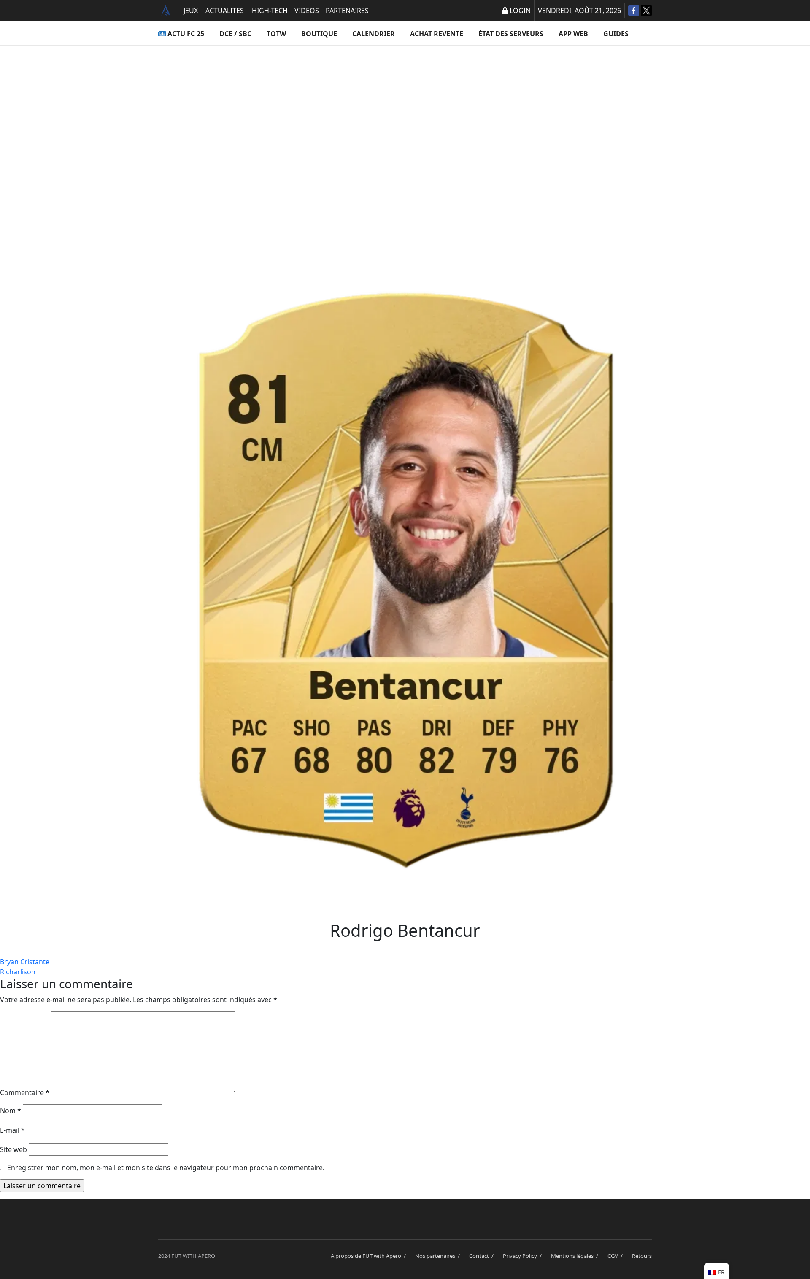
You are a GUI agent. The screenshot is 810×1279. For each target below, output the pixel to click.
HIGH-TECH (270, 10)
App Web (573, 33)
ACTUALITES (224, 10)
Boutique (319, 33)
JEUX (191, 10)
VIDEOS (306, 10)
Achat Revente (436, 33)
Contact (482, 1256)
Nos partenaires (438, 1256)
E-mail (12, 1130)
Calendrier (373, 33)
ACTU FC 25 (185, 33)
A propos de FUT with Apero (369, 1256)
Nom (10, 1110)
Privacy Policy (523, 1256)
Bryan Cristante (24, 961)
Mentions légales (576, 1256)
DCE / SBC (235, 33)
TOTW (276, 33)
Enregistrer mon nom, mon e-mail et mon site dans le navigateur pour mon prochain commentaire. (165, 1167)
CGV (616, 1256)
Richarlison (17, 971)
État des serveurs (510, 33)
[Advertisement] (405, 129)
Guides (616, 33)
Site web (13, 1149)
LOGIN (520, 10)
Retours (642, 1256)
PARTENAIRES (347, 10)
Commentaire (24, 1092)
